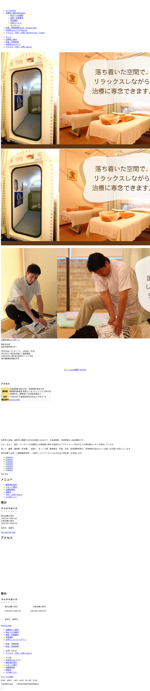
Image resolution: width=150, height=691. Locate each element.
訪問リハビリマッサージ (16, 640)
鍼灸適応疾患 (11, 485)
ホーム (11, 11)
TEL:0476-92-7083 (8, 532)
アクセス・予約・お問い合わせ (25, 33)
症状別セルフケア (17, 30)
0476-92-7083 (14, 400)
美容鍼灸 (14, 20)
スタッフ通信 (11, 487)
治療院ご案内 (16, 13)
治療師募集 (10, 490)
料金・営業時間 (21, 28)
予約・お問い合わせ (14, 495)
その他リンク (11, 497)
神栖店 (8, 492)
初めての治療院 (16, 15)
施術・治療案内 (16, 18)
